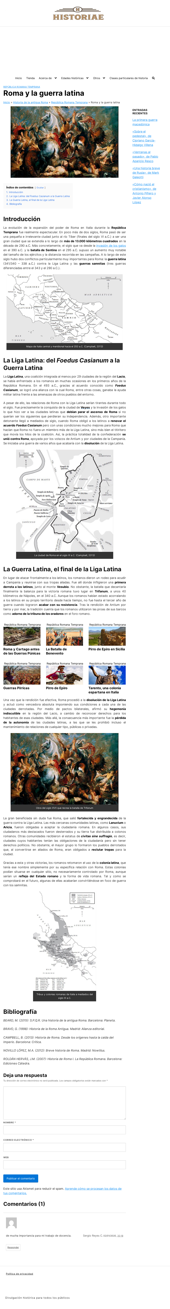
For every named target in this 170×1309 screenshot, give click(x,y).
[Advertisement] (85, 51)
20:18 (120, 1235)
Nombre (9, 1122)
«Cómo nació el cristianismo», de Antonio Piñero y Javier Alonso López (144, 193)
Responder (13, 1247)
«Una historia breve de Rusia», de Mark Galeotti (146, 172)
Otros (96, 78)
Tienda (30, 78)
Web (6, 1157)
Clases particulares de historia (129, 78)
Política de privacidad (19, 1273)
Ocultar (40, 187)
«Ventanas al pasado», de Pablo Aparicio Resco (145, 156)
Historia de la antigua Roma (30, 102)
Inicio (18, 78)
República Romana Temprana (21, 86)
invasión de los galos (111, 245)
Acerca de (45, 78)
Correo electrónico (18, 1140)
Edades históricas (72, 78)
